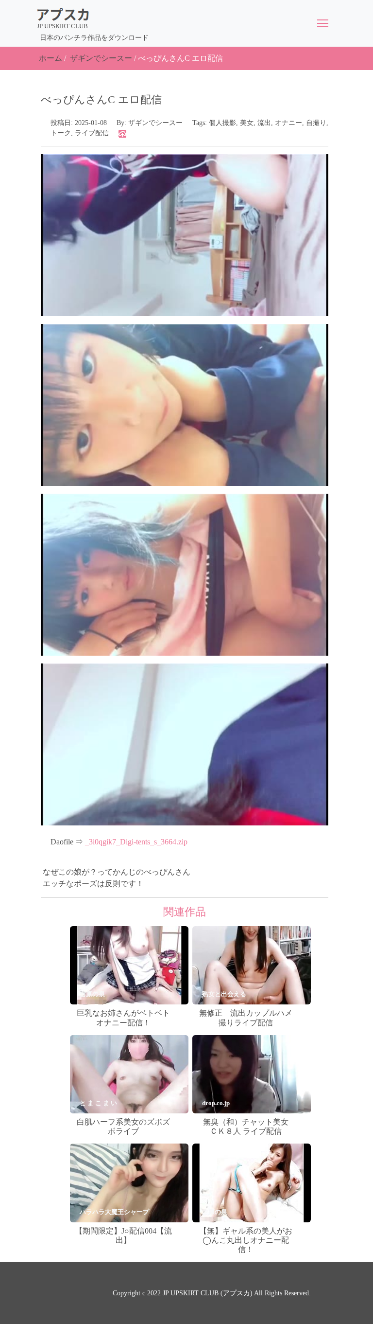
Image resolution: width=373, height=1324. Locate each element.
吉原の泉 (92, 994)
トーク (61, 133)
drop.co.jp (216, 1103)
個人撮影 (222, 122)
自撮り (316, 122)
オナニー (288, 122)
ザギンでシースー (101, 58)
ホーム (50, 58)
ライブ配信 (92, 133)
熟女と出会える (224, 994)
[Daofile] (122, 133)
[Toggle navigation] (322, 23)
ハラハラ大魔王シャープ (114, 1212)
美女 (247, 122)
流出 (264, 122)
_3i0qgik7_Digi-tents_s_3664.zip (136, 842)
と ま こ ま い (98, 1103)
